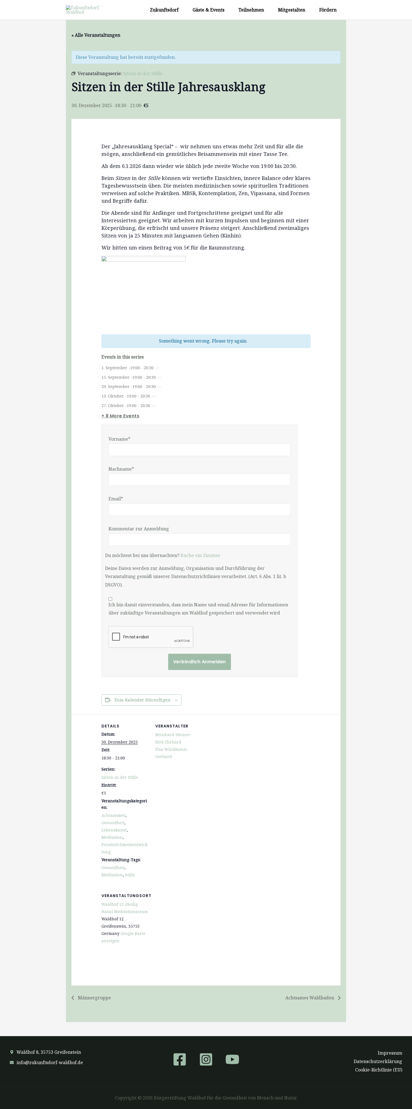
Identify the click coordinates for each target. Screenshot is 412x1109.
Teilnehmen (251, 10)
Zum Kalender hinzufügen (142, 700)
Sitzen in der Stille (119, 777)
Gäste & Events (208, 10)
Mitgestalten (291, 10)
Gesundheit (112, 822)
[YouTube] (232, 1059)
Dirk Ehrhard (168, 742)
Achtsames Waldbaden (310, 998)
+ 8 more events (120, 416)
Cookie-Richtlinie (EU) (378, 1070)
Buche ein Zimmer (200, 555)
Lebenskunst (114, 830)
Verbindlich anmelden (199, 662)
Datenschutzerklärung (378, 1061)
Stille (130, 874)
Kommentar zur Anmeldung (138, 529)
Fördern (328, 10)
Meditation (112, 837)
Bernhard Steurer (172, 734)
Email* (115, 499)
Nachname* (121, 469)
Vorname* (119, 439)
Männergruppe (94, 998)
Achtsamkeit (113, 815)
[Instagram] (206, 1059)
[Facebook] (179, 1059)
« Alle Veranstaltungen (95, 35)
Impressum (390, 1053)
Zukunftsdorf (164, 10)
